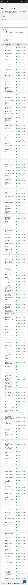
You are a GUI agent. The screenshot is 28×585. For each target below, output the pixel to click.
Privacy (22, 583)
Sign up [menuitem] (25, 1)
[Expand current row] (3, 47)
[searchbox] (14, 26)
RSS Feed (3, 16)
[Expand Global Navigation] (1, 1)
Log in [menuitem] (20, 1)
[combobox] (14, 22)
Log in (7, 34)
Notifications (3, 15)
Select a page (3, 19)
